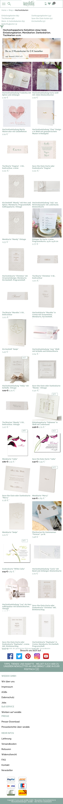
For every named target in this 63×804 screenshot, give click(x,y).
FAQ (3, 759)
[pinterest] (28, 656)
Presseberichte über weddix (15, 727)
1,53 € (5, 242)
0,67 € (6, 649)
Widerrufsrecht (9, 754)
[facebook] (10, 656)
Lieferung (6, 738)
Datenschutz (7, 697)
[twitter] (19, 656)
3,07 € (6, 427)
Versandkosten (9, 744)
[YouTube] (46, 656)
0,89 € (39, 498)
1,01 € (5, 535)
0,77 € (36, 244)
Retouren (6, 749)
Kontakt (5, 765)
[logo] (31, 6)
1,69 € (9, 571)
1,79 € (39, 427)
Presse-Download (10, 721)
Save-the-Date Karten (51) (42, 18)
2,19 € (35, 97)
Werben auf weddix (11, 712)
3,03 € (36, 280)
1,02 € (35, 649)
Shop (11, 10)
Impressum (7, 687)
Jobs (3, 702)
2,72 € (35, 573)
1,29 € (9, 462)
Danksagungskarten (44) (41, 16)
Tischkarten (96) (7, 18)
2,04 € (36, 354)
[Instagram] (37, 656)
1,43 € (5, 352)
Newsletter (7, 770)
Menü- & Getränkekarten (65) (13, 21)
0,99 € (39, 462)
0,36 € (6, 500)
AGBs (4, 692)
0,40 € (36, 390)
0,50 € (6, 171)
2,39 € (6, 97)
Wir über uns (8, 681)
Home (3, 10)
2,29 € (9, 390)
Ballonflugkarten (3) (9, 24)
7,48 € (35, 537)
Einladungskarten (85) (10, 16)
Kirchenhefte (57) (38, 21)
